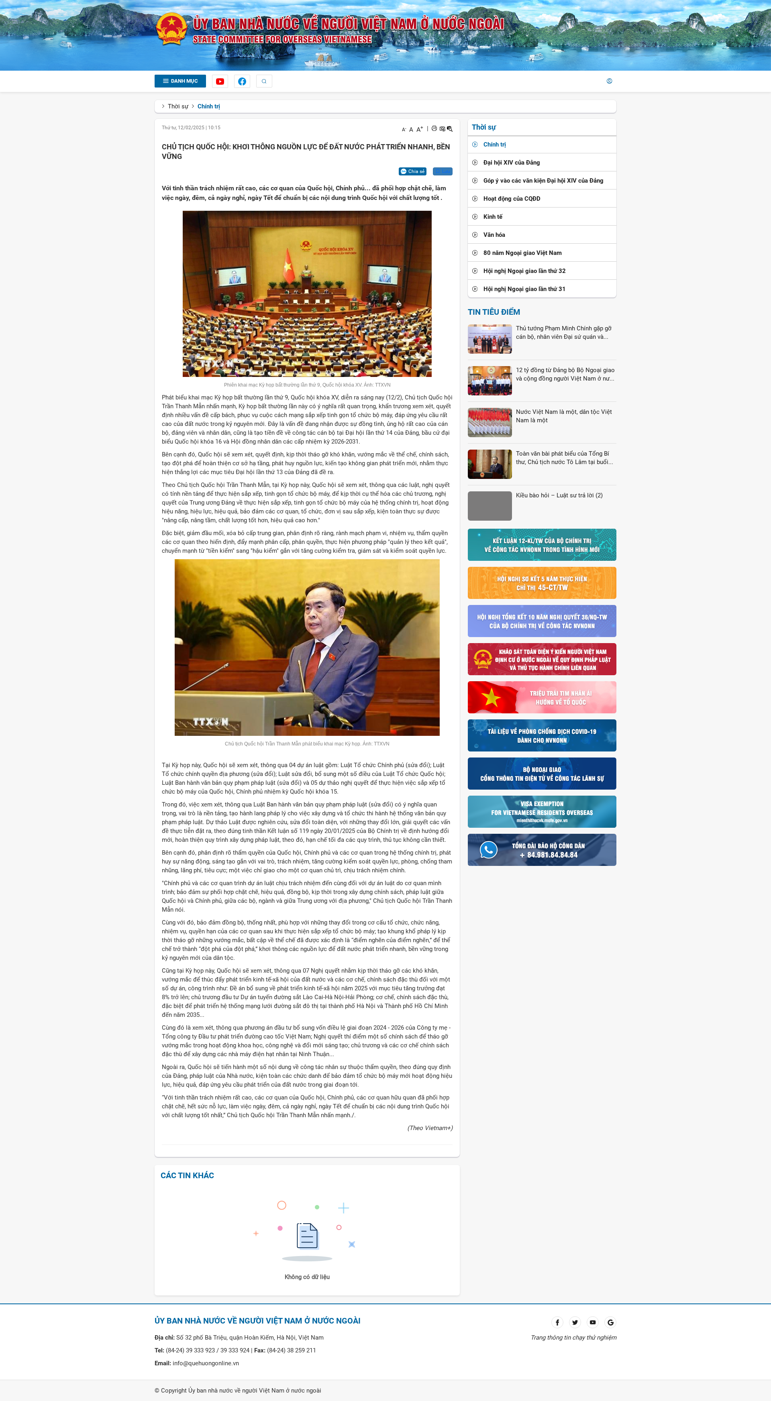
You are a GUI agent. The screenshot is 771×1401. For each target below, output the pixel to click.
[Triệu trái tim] (542, 696)
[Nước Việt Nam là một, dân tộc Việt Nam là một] (490, 422)
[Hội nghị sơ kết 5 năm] (542, 582)
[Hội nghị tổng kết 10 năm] (542, 620)
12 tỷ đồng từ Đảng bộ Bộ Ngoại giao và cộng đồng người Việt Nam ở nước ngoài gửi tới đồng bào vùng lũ (566, 375)
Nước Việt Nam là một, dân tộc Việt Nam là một (564, 416)
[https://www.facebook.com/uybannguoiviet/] (242, 81)
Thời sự (178, 106)
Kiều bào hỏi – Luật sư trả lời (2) (559, 495)
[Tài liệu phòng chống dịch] (542, 735)
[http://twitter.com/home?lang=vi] (575, 1322)
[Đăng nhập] (609, 81)
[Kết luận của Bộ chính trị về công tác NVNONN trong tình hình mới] (542, 544)
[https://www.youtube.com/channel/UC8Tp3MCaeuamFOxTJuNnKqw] (220, 81)
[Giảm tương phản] (450, 128)
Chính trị (209, 106)
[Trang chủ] (330, 29)
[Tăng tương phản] (442, 128)
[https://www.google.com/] (610, 1322)
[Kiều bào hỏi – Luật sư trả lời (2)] (490, 505)
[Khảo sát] (542, 658)
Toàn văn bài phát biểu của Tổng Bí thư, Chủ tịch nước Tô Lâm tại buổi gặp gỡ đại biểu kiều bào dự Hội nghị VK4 (565, 458)
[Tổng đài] (542, 849)
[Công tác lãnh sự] (542, 773)
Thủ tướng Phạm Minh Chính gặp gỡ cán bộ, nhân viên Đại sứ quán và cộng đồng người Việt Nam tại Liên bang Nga (564, 333)
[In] (434, 128)
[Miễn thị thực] (542, 811)
